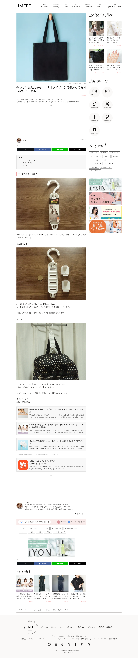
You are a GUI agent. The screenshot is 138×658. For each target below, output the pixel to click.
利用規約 (23, 639)
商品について (27, 163)
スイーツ (94, 152)
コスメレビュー (96, 163)
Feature (91, 627)
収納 (32, 532)
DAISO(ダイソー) (71, 528)
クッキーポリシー (58, 639)
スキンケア (95, 160)
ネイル (104, 152)
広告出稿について (81, 636)
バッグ (24, 528)
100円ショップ (60, 532)
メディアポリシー (32, 639)
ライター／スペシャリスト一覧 (73, 639)
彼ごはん (94, 167)
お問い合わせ (70, 636)
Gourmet (71, 627)
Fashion (44, 627)
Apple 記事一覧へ (79, 514)
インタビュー (96, 170)
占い (107, 156)
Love (62, 627)
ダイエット (115, 152)
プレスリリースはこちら (58, 636)
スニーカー (109, 163)
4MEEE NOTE (105, 627)
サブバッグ (34, 528)
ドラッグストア (108, 160)
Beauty (54, 627)
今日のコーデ (106, 167)
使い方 (25, 165)
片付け (49, 532)
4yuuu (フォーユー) (95, 639)
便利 (40, 532)
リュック (45, 528)
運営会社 (85, 639)
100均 (23, 532)
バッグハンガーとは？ (29, 160)
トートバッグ (57, 528)
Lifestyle (81, 627)
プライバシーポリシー (45, 639)
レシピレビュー (96, 156)
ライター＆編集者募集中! (109, 639)
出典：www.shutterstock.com (77, 83)
